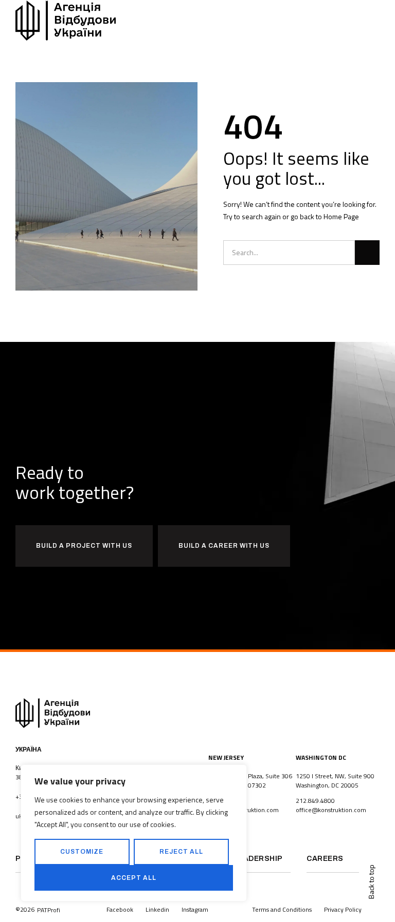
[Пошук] (367, 252)
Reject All (181, 851)
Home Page (341, 216)
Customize (81, 851)
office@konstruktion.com (331, 810)
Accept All (133, 877)
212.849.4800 (315, 800)
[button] (376, 20)
